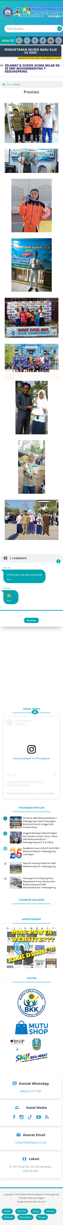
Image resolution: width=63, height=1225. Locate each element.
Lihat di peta (30, 1171)
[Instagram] (34, 40)
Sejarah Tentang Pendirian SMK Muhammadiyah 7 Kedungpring (39, 865)
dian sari (7, 567)
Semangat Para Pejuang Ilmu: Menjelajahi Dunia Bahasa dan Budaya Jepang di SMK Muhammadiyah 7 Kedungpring (39, 883)
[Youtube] (50, 40)
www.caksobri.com (36, 1201)
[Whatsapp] (19, 40)
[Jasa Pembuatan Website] (31, 968)
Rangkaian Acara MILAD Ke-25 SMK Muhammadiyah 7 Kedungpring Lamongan (41, 851)
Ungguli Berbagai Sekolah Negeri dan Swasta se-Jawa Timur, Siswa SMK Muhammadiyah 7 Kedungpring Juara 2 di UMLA (40, 838)
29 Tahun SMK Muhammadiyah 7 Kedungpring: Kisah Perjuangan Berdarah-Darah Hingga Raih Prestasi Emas (40, 822)
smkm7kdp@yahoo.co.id (30, 1142)
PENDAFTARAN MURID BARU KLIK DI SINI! (30, 51)
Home (8, 84)
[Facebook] (27, 40)
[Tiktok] (42, 40)
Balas (9, 579)
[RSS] (58, 40)
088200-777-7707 (30, 1091)
